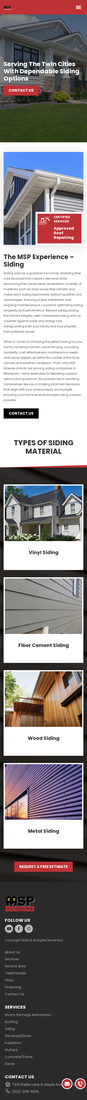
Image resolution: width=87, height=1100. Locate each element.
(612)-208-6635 (25, 1091)
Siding (10, 1028)
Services (12, 959)
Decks (10, 1063)
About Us (12, 952)
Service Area (15, 966)
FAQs (9, 980)
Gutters (11, 1049)
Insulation (13, 1042)
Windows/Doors (18, 1035)
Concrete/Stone (19, 1056)
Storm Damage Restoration (28, 1014)
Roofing (11, 1021)
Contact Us (21, 90)
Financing (13, 987)
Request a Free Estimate (43, 866)
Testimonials (15, 973)
